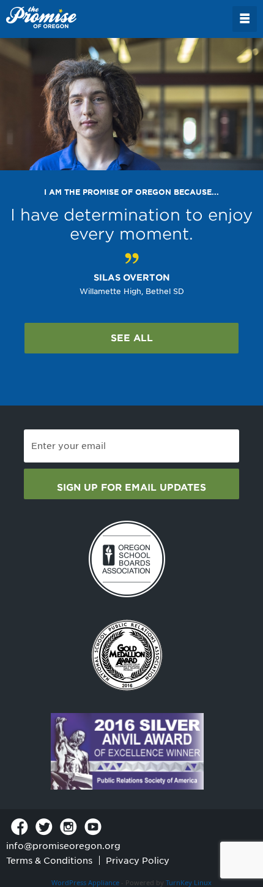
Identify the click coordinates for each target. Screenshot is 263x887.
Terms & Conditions (49, 861)
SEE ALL (132, 338)
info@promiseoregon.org (63, 846)
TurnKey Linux (189, 882)
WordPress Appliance (85, 882)
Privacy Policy (137, 861)
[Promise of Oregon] (41, 17)
